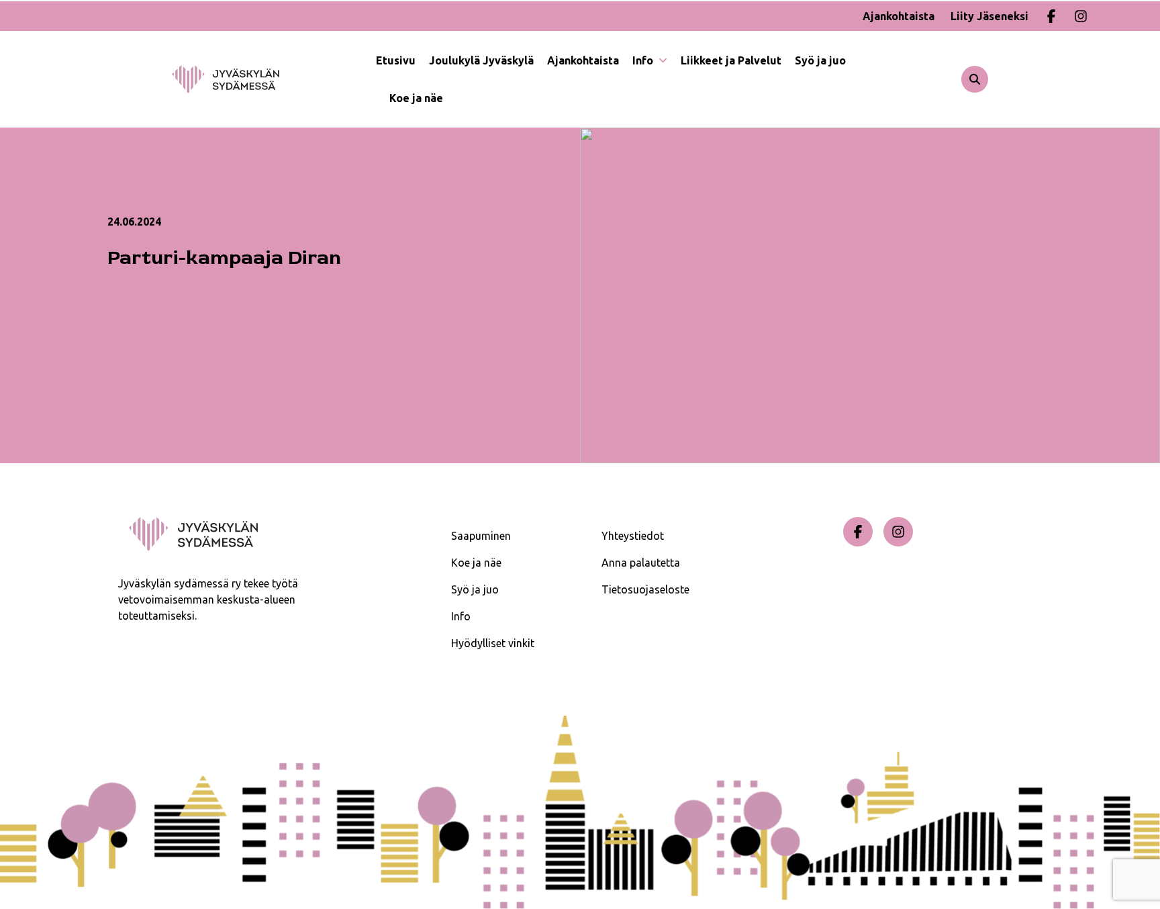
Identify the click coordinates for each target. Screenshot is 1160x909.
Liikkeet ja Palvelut (731, 60)
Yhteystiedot (632, 536)
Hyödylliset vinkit (492, 643)
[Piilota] (661, 60)
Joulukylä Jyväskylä (481, 60)
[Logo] (274, 79)
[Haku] (974, 79)
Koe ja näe (416, 98)
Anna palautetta (640, 563)
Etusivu (396, 60)
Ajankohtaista (898, 16)
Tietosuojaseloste (645, 589)
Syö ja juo (820, 60)
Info (644, 60)
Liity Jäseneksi (989, 16)
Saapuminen (481, 536)
